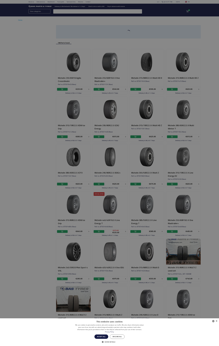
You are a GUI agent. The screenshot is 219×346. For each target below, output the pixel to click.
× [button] (216, 321)
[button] (109, 342)
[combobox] (213, 321)
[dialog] (109, 332)
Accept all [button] (101, 337)
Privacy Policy (109, 332)
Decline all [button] (117, 337)
